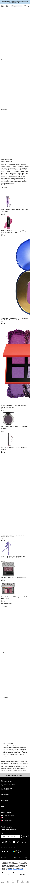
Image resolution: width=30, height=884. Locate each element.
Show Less (4, 185)
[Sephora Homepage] (5, 6)
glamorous (4, 183)
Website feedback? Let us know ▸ (15, 775)
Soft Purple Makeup (8, 749)
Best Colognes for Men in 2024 (18, 770)
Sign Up (25, 836)
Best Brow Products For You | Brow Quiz (14, 767)
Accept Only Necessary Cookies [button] (8, 874)
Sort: (5, 187)
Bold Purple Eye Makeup (17, 751)
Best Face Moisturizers (16, 766)
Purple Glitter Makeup (8, 754)
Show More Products (6, 603)
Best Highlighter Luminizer (17, 761)
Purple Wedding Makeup (9, 747)
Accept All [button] (22, 874)
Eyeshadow (4, 109)
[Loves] (24, 6)
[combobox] (16, 6)
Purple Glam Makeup (18, 749)
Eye (2, 59)
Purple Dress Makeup (20, 747)
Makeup (3, 9)
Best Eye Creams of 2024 (10, 765)
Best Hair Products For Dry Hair (14, 762)
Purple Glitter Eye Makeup (20, 752)
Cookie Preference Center (15, 869)
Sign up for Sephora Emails (8, 833)
